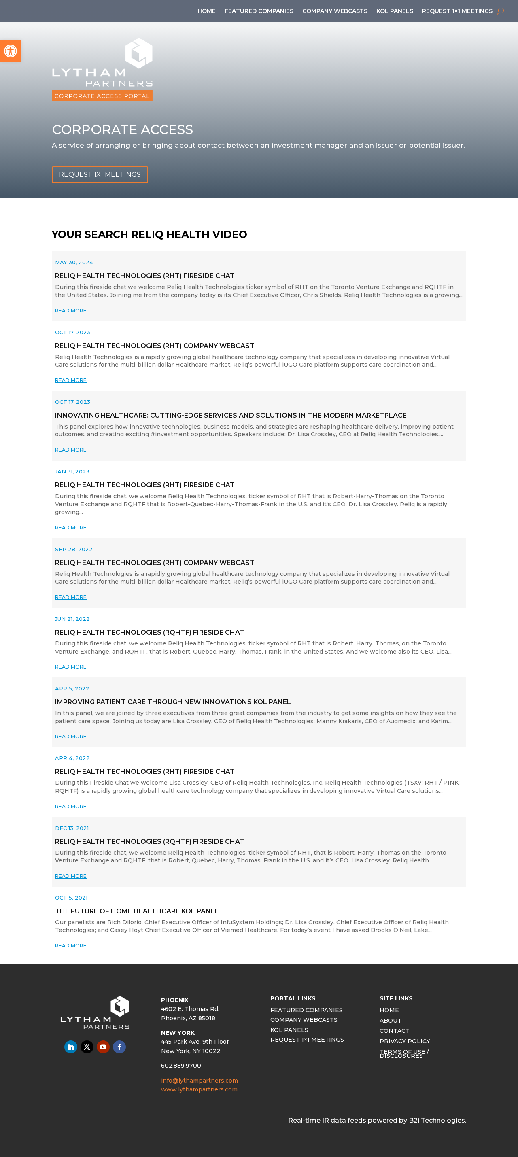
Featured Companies (259, 11)
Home (206, 11)
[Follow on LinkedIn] (70, 1046)
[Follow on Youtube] (103, 1046)
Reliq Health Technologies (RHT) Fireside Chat (145, 276)
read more (71, 311)
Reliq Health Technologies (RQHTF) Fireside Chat (149, 632)
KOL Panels (394, 11)
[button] (10, 51)
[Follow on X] (87, 1046)
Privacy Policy (405, 1042)
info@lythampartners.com (199, 1080)
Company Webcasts (334, 11)
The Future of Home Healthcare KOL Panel (137, 911)
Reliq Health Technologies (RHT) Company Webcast (155, 346)
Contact (395, 1031)
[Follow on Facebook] (119, 1046)
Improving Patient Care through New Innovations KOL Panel (173, 702)
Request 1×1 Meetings (457, 11)
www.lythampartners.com (199, 1089)
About (390, 1021)
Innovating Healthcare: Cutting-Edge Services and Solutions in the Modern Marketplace (231, 415)
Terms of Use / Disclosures (404, 1054)
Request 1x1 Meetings (100, 174)
